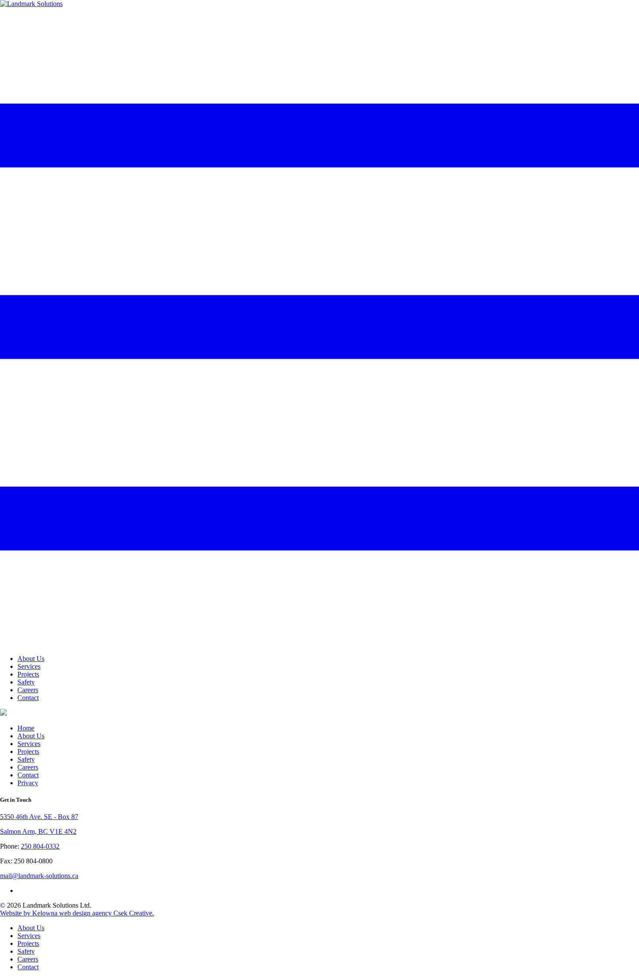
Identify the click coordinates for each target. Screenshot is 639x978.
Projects (28, 674)
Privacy (27, 782)
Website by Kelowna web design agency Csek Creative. (77, 913)
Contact (28, 697)
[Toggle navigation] (319, 644)
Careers (27, 690)
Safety (26, 682)
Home (25, 728)
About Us (30, 658)
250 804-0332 (40, 846)
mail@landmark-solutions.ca (39, 875)
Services (28, 666)
